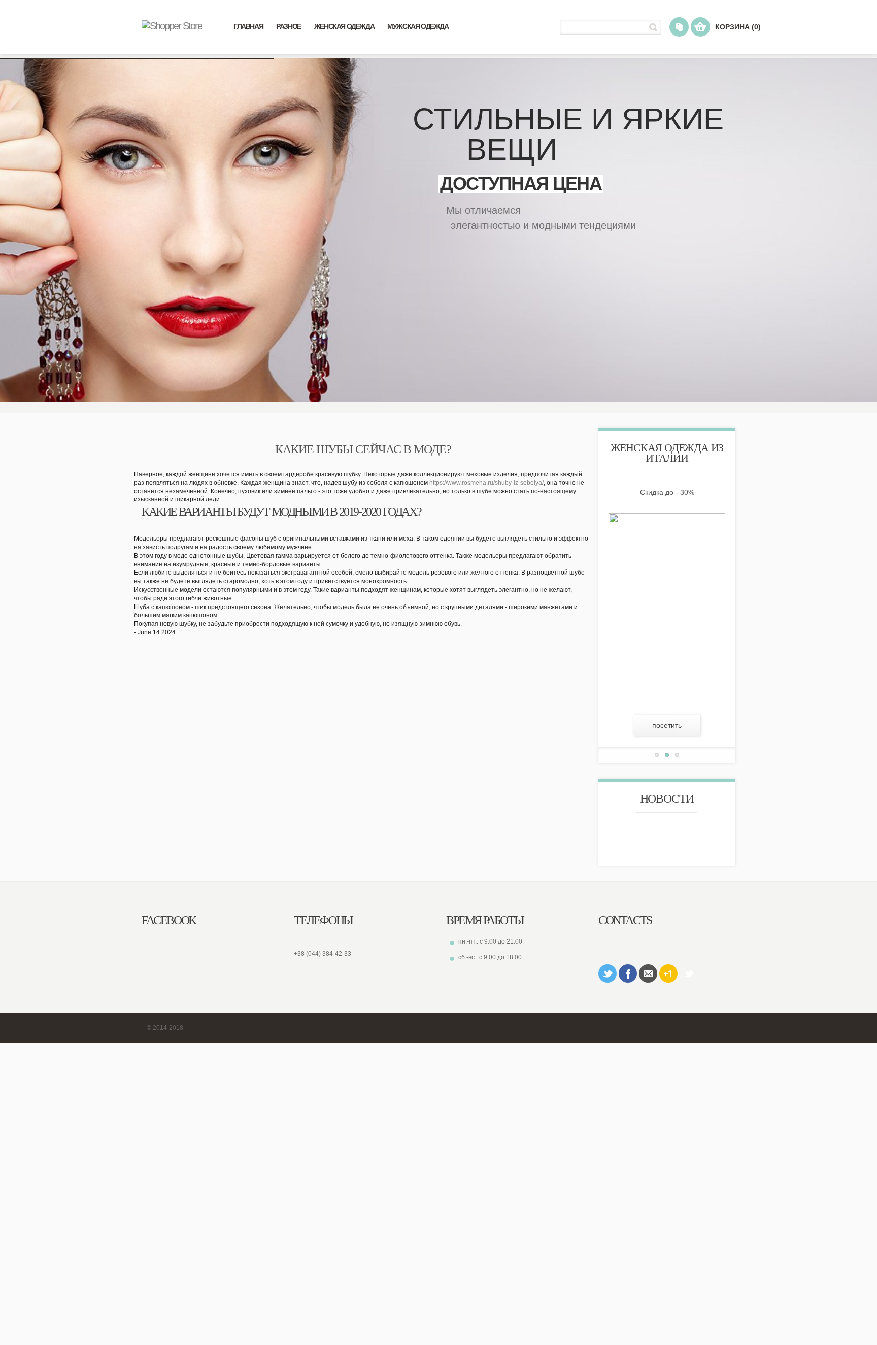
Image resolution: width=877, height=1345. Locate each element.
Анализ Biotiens (689, 973)
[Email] (648, 973)
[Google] (668, 973)
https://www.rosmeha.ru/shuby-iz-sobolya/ (486, 482)
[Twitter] (607, 973)
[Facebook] (628, 973)
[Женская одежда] (172, 26)
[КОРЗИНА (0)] (700, 27)
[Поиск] (655, 27)
